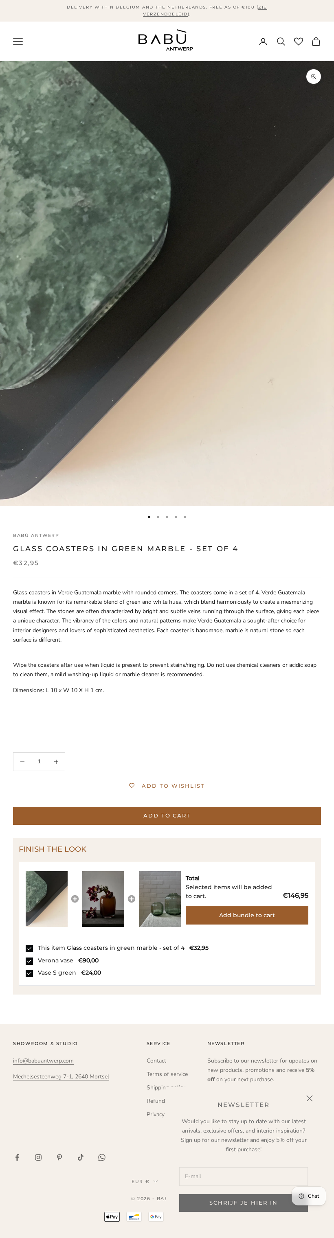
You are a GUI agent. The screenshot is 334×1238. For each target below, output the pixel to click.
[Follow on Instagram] (38, 1157)
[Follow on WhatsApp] (102, 1157)
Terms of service (167, 1074)
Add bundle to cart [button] (247, 915)
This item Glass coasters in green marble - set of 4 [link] (111, 947)
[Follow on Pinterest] (59, 1157)
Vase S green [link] (57, 972)
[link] (47, 899)
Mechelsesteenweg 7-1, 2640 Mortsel (61, 1076)
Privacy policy (164, 1114)
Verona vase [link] (55, 960)
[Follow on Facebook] (17, 1157)
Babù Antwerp (36, 535)
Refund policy (164, 1101)
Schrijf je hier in (243, 1202)
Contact (156, 1061)
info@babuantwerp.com (43, 1061)
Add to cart (167, 815)
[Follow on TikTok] (81, 1157)
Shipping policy (166, 1087)
